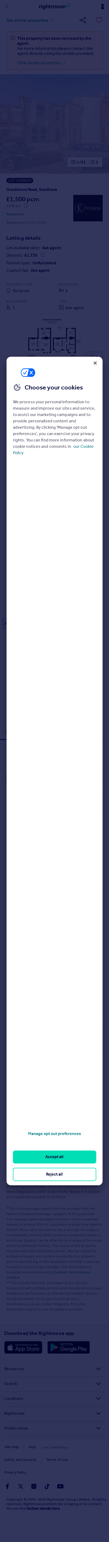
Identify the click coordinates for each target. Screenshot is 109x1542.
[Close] (95, 363)
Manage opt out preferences (54, 1133)
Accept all (54, 1156)
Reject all (54, 1174)
